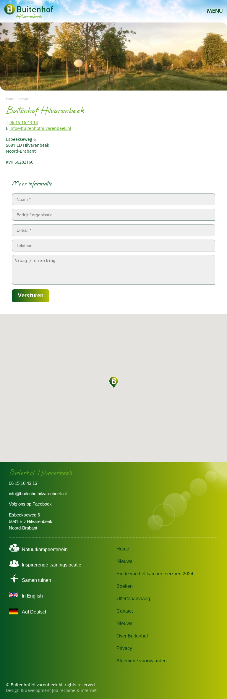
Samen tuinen (36, 580)
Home (122, 548)
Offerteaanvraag (133, 598)
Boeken (124, 586)
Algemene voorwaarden (141, 660)
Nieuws (124, 561)
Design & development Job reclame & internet (51, 690)
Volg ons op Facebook (30, 503)
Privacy (124, 648)
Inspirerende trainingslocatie (51, 564)
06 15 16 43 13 (23, 122)
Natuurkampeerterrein (45, 549)
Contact (124, 611)
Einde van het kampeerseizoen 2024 (154, 573)
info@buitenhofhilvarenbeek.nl (40, 128)
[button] (113, 382)
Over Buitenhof (132, 635)
